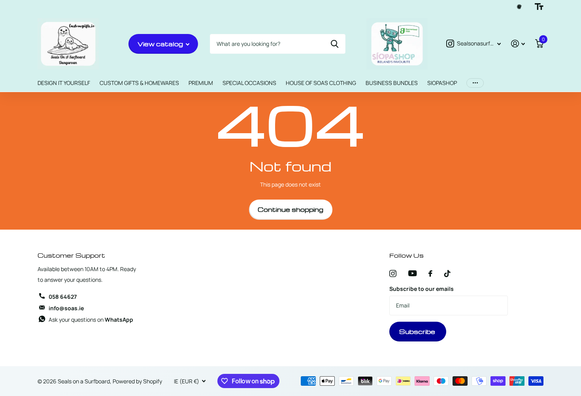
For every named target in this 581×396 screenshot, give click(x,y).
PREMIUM (201, 83)
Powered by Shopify (137, 381)
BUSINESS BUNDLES (392, 83)
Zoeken (334, 44)
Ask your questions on (91, 319)
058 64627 (63, 296)
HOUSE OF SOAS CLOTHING (321, 83)
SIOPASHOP (442, 83)
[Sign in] (518, 44)
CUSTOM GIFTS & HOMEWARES (139, 83)
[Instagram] (392, 273)
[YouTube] (412, 273)
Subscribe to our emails (421, 288)
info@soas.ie (66, 308)
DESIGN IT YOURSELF (64, 83)
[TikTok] (447, 273)
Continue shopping (290, 209)
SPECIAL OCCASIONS (249, 83)
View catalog (161, 44)
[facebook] (430, 273)
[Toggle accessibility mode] (539, 7)
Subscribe (418, 332)
